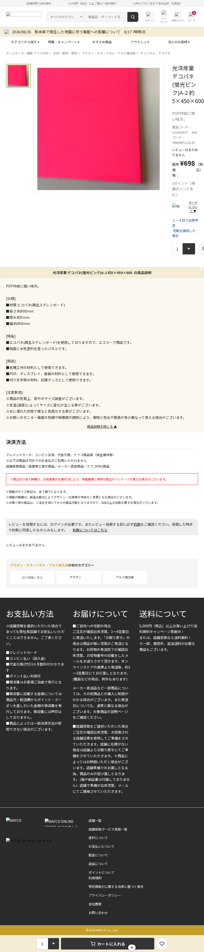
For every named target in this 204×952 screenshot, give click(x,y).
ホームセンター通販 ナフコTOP (27, 53)
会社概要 (95, 904)
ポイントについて (101, 872)
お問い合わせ (98, 912)
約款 (137, 524)
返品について (98, 863)
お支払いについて (101, 846)
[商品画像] (18, 76)
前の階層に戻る (32, 577)
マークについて (193, 206)
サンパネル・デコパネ (155, 53)
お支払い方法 (30, 613)
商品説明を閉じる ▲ (102, 426)
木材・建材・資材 (65, 53)
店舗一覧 (95, 820)
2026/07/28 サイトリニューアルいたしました (51, 31)
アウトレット (140, 42)
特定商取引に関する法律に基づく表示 (116, 886)
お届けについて (100, 613)
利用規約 (95, 877)
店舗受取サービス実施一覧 (108, 829)
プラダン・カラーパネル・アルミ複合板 (109, 53)
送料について (163, 613)
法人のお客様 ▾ (179, 42)
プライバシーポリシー (105, 895)
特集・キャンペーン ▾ (63, 42)
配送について (98, 855)
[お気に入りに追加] (162, 944)
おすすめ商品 (102, 42)
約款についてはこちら (90, 529)
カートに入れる (111, 944)
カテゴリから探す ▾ (25, 42)
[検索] (132, 17)
